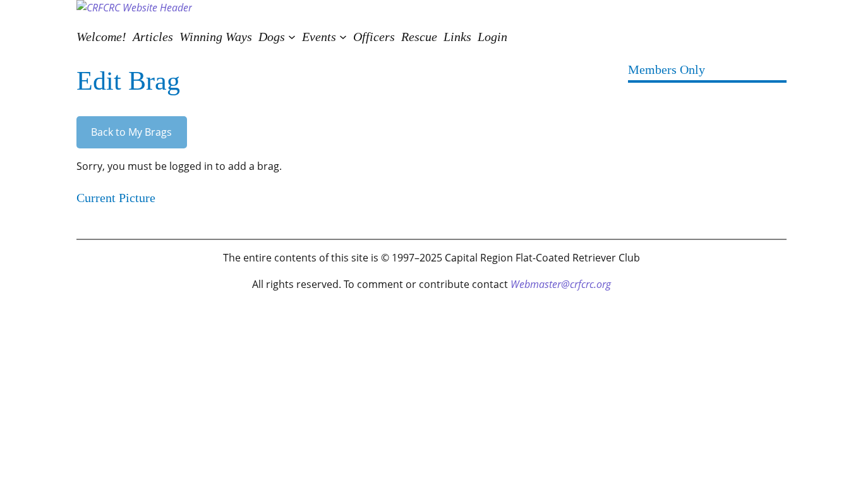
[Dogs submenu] (292, 36)
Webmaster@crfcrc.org (560, 284)
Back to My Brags (131, 132)
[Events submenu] (343, 36)
